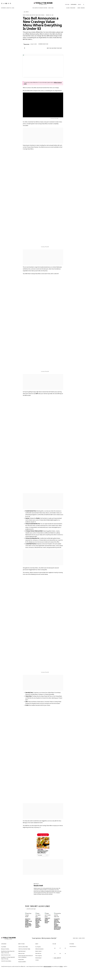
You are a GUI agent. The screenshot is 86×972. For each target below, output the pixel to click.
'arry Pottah (3, 946)
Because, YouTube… (5, 949)
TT (60, 948)
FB (60, 953)
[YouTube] (8, 3)
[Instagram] (1, 3)
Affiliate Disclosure (72, 970)
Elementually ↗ (38, 957)
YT (54, 953)
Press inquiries (38, 955)
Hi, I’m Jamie (38, 946)
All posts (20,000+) (22, 961)
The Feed (67, 4)
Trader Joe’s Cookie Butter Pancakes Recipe (47, 920)
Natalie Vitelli (38, 886)
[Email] (10, 3)
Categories (73, 4)
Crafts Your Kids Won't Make (24, 949)
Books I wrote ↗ (38, 951)
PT (65, 948)
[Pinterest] (6, 3)
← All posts (26, 11)
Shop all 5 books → (73, 946)
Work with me (38, 953)
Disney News (21, 959)
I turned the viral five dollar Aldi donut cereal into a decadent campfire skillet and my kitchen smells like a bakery (57, 924)
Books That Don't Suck (5, 955)
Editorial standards (39, 949)
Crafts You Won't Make (23, 946)
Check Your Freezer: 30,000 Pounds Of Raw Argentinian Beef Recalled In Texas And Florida (28, 923)
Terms (65, 970)
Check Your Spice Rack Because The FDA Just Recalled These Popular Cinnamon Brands (38, 922)
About (79, 4)
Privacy (61, 970)
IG (54, 948)
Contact (37, 960)
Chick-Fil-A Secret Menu (6, 961)
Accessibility (82, 970)
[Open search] (83, 4)
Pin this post (43, 835)
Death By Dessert (22, 951)
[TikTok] (3, 3)
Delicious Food (21, 953)
